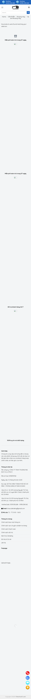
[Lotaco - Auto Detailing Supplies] (15, 7)
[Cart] (29, 7)
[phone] (28, 673)
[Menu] (2, 7)
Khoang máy (21, 17)
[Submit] (28, 12)
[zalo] (28, 678)
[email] (28, 682)
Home (4, 17)
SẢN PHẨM (11, 17)
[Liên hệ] (28, 687)
